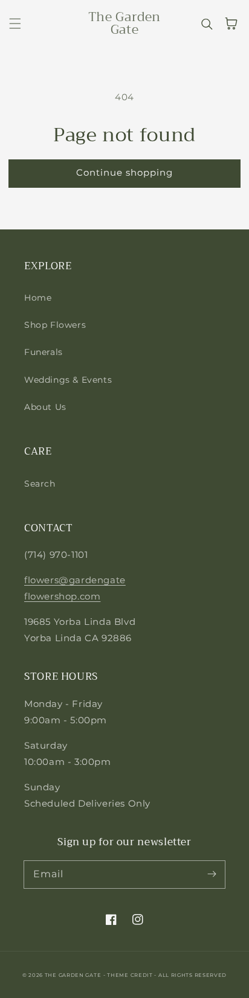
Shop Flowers (55, 324)
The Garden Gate (73, 975)
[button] (15, 23)
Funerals (43, 352)
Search (40, 483)
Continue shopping (124, 172)
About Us (45, 406)
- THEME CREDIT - (130, 975)
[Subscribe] (211, 874)
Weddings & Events (68, 379)
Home (37, 297)
